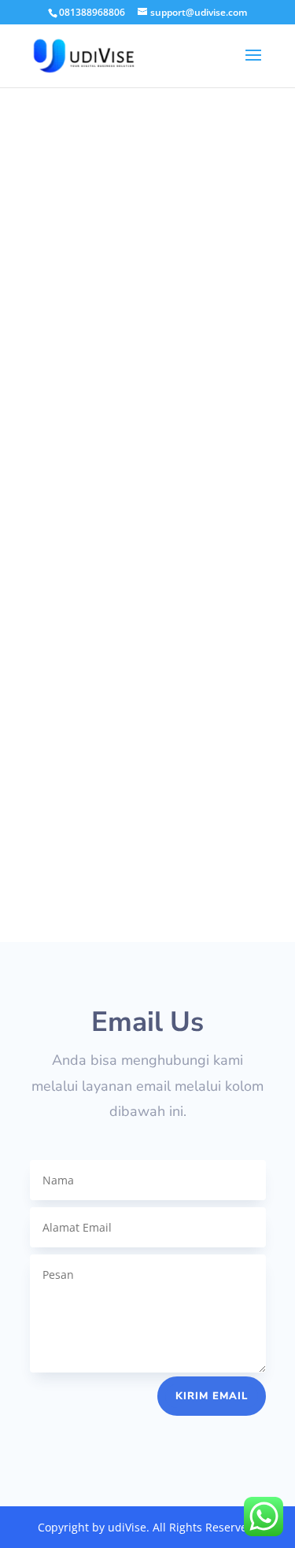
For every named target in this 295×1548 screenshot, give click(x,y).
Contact (147, 592)
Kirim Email (211, 1396)
